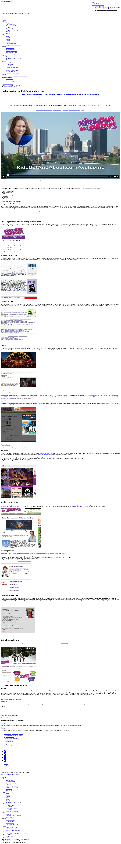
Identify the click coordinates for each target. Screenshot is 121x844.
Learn (4, 46)
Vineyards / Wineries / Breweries (13, 45)
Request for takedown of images (11, 745)
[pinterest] (4, 757)
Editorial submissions (8, 741)
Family (4, 74)
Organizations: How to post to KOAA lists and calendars (107, 7)
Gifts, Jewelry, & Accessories (12, 67)
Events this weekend (10, 24)
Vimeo (83, 110)
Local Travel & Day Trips (12, 70)
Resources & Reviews (8, 77)
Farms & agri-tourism (11, 43)
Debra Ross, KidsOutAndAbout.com (71, 110)
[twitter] (4, 754)
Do (4, 21)
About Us (6, 764)
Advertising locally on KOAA (10, 767)
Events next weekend (11, 25)
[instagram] (4, 760)
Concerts (8, 37)
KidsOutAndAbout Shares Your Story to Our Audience (48, 110)
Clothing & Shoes (10, 64)
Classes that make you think (12, 54)
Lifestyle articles (9, 79)
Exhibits (8, 40)
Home (93, 2)
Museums (8, 42)
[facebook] (4, 751)
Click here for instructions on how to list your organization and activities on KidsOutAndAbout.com (78, 225)
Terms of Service (7, 770)
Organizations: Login (99, 6)
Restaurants (8, 56)
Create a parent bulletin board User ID (12, 738)
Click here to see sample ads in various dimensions (105, 396)
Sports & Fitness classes (11, 52)
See (4, 34)
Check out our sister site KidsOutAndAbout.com (17, 76)
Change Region (95, 3)
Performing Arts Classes (11, 51)
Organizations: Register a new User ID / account (105, 8)
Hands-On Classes (10, 48)
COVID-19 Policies (8, 740)
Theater (8, 36)
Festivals (8, 39)
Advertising (6, 743)
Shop (4, 61)
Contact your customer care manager (98, 349)
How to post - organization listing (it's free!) (13, 734)
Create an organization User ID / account (13, 735)
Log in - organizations (9, 737)
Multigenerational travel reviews (13, 73)
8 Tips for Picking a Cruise (12, 71)
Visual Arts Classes (10, 49)
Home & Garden (10, 65)
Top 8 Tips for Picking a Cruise (10, 86)
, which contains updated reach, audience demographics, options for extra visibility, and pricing (60, 94)
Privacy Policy (7, 768)
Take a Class (9, 31)
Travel (4, 68)
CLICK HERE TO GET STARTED (24, 561)
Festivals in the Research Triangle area (11, 85)
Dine (4, 55)
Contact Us (6, 744)
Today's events (9, 22)
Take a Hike (9, 33)
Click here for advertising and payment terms (10, 699)
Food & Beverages (10, 62)
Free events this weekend (11, 28)
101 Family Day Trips (8, 84)
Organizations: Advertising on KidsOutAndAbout (106, 10)
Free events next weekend (12, 30)
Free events (8, 27)
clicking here (20, 259)
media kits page (64, 643)
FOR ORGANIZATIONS (98, 5)
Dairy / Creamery (10, 59)
